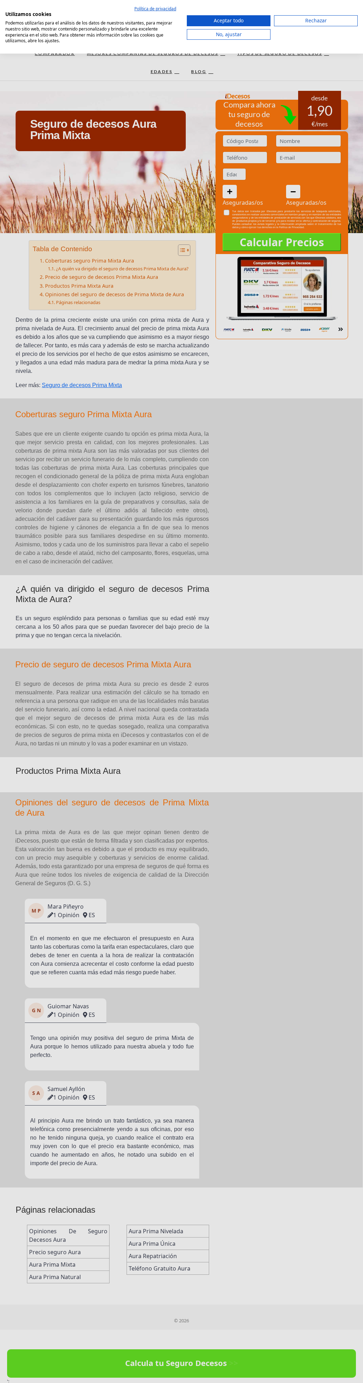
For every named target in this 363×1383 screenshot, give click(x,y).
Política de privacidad (155, 9)
